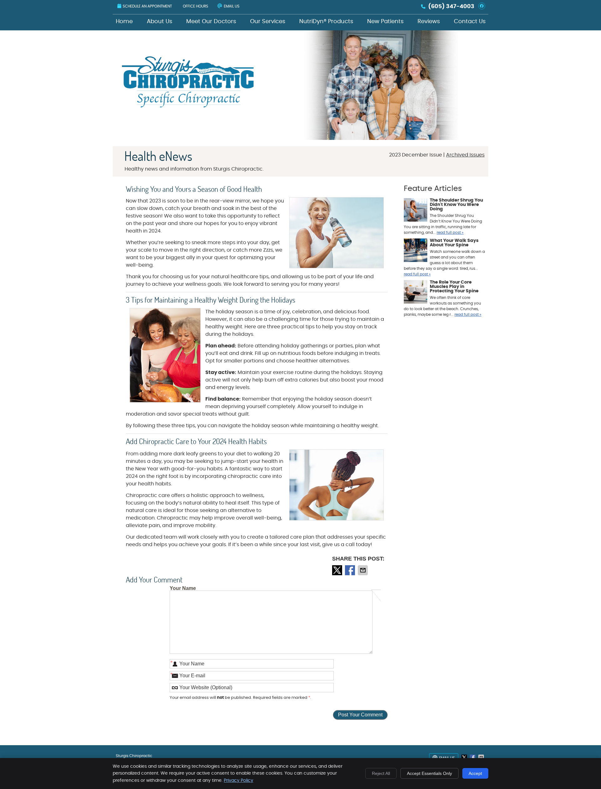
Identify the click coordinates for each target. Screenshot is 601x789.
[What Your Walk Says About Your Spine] (415, 251)
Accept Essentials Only (429, 773)
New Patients (385, 21)
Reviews (429, 21)
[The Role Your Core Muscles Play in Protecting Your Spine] (415, 292)
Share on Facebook (350, 570)
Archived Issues (465, 154)
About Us (159, 21)
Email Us (231, 6)
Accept (475, 773)
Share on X (337, 570)
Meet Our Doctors (211, 21)
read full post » (450, 232)
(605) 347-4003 (451, 6)
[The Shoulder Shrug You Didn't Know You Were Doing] (415, 210)
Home (124, 21)
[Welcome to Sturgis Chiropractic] (188, 105)
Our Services (267, 21)
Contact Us (469, 21)
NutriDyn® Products (326, 21)
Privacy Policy (238, 780)
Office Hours (195, 6)
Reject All (381, 773)
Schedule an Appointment (147, 6)
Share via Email (363, 570)
